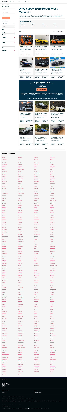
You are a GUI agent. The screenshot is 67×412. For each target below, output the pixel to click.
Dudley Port (52, 207)
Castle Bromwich (21, 188)
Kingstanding (52, 251)
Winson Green (20, 364)
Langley (35, 256)
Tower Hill (51, 343)
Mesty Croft (20, 273)
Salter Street (20, 311)
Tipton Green (52, 342)
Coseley (3, 200)
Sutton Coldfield (5, 333)
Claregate (52, 195)
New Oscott (52, 280)
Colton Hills (4, 198)
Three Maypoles (21, 340)
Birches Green (4, 171)
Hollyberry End (20, 246)
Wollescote (20, 366)
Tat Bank (51, 333)
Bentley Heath (52, 166)
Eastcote (3, 210)
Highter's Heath (20, 241)
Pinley (35, 297)
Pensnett (19, 294)
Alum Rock (20, 157)
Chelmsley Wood (5, 193)
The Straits (4, 338)
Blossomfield (20, 174)
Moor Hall (3, 277)
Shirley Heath (4, 318)
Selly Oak (51, 313)
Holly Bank (4, 246)
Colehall (51, 196)
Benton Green (4, 167)
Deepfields (20, 205)
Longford (19, 265)
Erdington (35, 212)
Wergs (51, 357)
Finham (19, 215)
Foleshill (3, 217)
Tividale (3, 343)
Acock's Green (4, 155)
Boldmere (51, 174)
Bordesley (4, 176)
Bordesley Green (21, 176)
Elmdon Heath (20, 212)
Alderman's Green (37, 155)
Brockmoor (52, 181)
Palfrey (3, 290)
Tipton (35, 342)
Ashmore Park (4, 159)
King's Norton (36, 251)
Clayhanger (4, 196)
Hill (34, 241)
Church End (52, 193)
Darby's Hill (4, 203)
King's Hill (3, 251)
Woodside (4, 371)
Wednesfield (20, 357)
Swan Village (20, 333)
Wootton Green (36, 371)
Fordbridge (20, 217)
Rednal (3, 304)
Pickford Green (4, 297)
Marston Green (36, 270)
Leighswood (4, 260)
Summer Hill (52, 331)
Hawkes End (36, 236)
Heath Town (4, 239)
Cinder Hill (36, 195)
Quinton (19, 302)
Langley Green (52, 256)
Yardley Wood (4, 374)
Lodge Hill (20, 263)
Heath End (52, 237)
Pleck (51, 297)
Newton (3, 282)
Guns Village (52, 227)
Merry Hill (3, 273)
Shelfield (3, 316)
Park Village (52, 290)
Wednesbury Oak (5, 357)
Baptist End (20, 162)
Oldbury (19, 285)
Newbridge (20, 280)
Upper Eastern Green (21, 347)
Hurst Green (4, 248)
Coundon (35, 200)
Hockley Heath (20, 244)
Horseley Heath (52, 246)
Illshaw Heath (52, 248)
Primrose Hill (4, 301)
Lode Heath (52, 261)
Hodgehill (35, 244)
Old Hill (51, 285)
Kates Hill (3, 249)
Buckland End (20, 184)
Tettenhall (35, 335)
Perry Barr (52, 294)
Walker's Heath (4, 350)
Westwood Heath (53, 359)
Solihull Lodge (20, 321)
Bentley (35, 166)
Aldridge (51, 155)
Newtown (19, 282)
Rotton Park (36, 306)
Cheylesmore (36, 193)
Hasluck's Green (5, 236)
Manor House (20, 270)
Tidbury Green (36, 340)
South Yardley (36, 321)
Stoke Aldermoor (37, 328)
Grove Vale (36, 227)
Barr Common (36, 162)
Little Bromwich (20, 261)
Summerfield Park (37, 331)
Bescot (35, 167)
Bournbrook (36, 176)
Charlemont (52, 191)
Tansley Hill (36, 333)
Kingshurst (20, 251)
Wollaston (3, 366)
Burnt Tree (52, 184)
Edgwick (51, 210)
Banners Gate (4, 162)
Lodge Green (4, 263)
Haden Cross (4, 229)
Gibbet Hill (52, 220)
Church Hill (20, 195)
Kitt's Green (36, 253)
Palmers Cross (20, 290)
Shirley (51, 316)
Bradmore (20, 179)
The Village (36, 338)
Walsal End (20, 352)
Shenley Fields (20, 316)
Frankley (3, 220)
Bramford (51, 179)
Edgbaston (36, 210)
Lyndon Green (52, 268)
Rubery (3, 309)
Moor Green (52, 275)
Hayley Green (20, 237)
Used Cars (7, 4)
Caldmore (19, 186)
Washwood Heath (21, 355)
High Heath (4, 241)
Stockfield (36, 326)
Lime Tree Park (52, 260)
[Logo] (5, 1)
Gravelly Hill (52, 224)
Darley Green (52, 203)
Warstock (3, 355)
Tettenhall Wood (53, 335)
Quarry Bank (52, 301)
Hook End (35, 246)
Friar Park (20, 220)
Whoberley (20, 362)
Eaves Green (20, 210)
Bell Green (20, 166)
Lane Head (4, 256)
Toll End (35, 343)
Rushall (51, 309)
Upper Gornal (36, 347)
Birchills (35, 171)
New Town (36, 282)
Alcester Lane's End (21, 155)
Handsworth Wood (5, 232)
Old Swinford (4, 287)
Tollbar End (20, 343)
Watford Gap (36, 355)
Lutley (19, 268)
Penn (3, 294)
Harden (35, 232)
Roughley (51, 306)
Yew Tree (19, 374)
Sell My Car (20, 1)
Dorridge (19, 207)
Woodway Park (20, 371)
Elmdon (3, 212)
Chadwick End (20, 191)
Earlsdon (51, 208)
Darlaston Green (37, 203)
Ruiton (19, 309)
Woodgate (36, 367)
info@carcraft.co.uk (5, 381)
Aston (19, 159)
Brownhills (35, 183)
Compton (19, 198)
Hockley (3, 244)
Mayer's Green (52, 270)
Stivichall (19, 326)
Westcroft (19, 359)
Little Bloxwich (4, 261)
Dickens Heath (36, 205)
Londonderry (36, 263)
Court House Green (53, 200)
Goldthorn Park (52, 222)
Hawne (3, 237)
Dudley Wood (20, 208)
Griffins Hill (4, 227)
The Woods (52, 338)
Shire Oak (35, 316)
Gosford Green (36, 224)
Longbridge (4, 265)
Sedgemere (20, 313)
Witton (51, 364)
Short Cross (20, 318)
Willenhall (51, 362)
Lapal (3, 258)
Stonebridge (4, 330)
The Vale (19, 338)
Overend (51, 287)
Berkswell (19, 167)
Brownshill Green (5, 184)
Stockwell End (4, 328)
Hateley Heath (20, 236)
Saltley (35, 311)
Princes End (20, 301)
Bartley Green (4, 164)
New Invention (36, 280)
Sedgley (35, 313)
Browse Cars (12, 1)
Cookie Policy (4, 392)
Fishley (35, 215)
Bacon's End (36, 159)
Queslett (3, 302)
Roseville (3, 306)
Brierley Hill (20, 181)
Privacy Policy (36, 390)
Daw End (3, 205)
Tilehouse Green (20, 342)
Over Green (4, 289)
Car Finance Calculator (28, 1)
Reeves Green (20, 304)
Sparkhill (3, 323)
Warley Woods (52, 354)
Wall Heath (36, 350)
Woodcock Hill (52, 366)
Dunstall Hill (36, 208)
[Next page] (48, 148)
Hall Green (36, 229)
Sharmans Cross (37, 314)
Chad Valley (4, 191)
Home (3, 4)
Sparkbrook (52, 321)
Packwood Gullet (53, 289)
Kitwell (51, 253)
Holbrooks (52, 244)
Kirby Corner (20, 253)
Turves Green (20, 345)
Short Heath (36, 318)
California (35, 186)
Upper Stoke (52, 347)
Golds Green (36, 222)
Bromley (19, 183)
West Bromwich (4, 359)
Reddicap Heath (53, 302)
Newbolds (4, 280)
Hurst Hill (19, 248)
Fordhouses (36, 217)
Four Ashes (52, 217)
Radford (35, 302)
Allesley (3, 157)
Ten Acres (20, 335)
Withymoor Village (37, 364)
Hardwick (51, 232)
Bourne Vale (52, 176)
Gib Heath (4, 222)
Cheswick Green (21, 193)
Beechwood (52, 164)
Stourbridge (36, 330)
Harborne (19, 232)
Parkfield (35, 290)
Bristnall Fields (36, 181)
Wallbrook (20, 350)
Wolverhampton (36, 366)
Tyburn (35, 345)
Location (3, 9)
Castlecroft (36, 188)
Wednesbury (52, 355)
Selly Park (4, 314)
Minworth (3, 275)
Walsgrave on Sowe (5, 354)
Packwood (36, 289)
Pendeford (52, 292)
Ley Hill (19, 260)
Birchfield (19, 171)
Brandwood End (5, 181)
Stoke (19, 328)
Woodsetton (52, 369)
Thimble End (4, 340)
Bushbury (3, 186)
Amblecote (36, 157)
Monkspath (20, 275)
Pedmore (3, 292)
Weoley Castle (36, 357)
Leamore (35, 258)
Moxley (51, 277)
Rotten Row (20, 306)
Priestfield (51, 299)
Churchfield (4, 195)
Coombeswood (36, 198)
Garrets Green (36, 220)
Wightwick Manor (37, 362)
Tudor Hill (3, 345)
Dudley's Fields (4, 208)
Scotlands (4, 313)
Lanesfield (20, 256)
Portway (19, 299)
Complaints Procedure (37, 392)
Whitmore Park (4, 362)
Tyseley (51, 345)
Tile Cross (51, 340)
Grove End (20, 227)
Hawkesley (52, 236)
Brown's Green (52, 183)
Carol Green (4, 188)
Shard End (20, 314)
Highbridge (36, 239)
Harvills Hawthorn (37, 234)
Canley (51, 186)
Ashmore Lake (52, 157)
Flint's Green (52, 215)
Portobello (4, 299)
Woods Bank (36, 369)
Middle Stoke (52, 273)
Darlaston (19, 203)
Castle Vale (52, 188)
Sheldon (51, 314)
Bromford (3, 183)
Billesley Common (21, 169)
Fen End (3, 215)
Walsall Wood (52, 352)
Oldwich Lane (20, 287)
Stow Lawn (52, 330)
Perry (35, 294)
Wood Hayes (20, 369)
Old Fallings (36, 285)
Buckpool (35, 184)
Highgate (51, 239)
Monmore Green (36, 275)
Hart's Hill (3, 234)
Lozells (3, 268)
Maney (3, 270)
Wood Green (4, 369)
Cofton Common (36, 196)
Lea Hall (19, 258)
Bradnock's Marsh (37, 179)
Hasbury (51, 234)
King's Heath (52, 249)
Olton (35, 287)
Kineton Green (36, 249)
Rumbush (35, 309)
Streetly (3, 331)
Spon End (19, 323)
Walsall (35, 352)
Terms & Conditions (5, 390)
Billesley (3, 169)
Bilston (35, 169)
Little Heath (36, 261)
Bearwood (20, 164)
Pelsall (19, 292)
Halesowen (20, 229)
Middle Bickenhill (37, 273)
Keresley (19, 249)
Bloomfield (4, 174)
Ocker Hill (3, 285)
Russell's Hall (4, 311)
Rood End (51, 304)
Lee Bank (51, 258)
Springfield (36, 323)
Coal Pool (19, 196)
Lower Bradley (36, 265)
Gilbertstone (20, 222)
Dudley (35, 207)
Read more (21, 17)
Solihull (3, 321)
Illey (35, 248)
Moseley (19, 277)
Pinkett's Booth (20, 297)
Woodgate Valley (53, 367)
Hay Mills (35, 237)
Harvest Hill (20, 234)
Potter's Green (36, 299)
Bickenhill (51, 167)
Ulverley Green (4, 347)
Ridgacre (35, 304)
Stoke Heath (52, 328)
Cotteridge (20, 200)
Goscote (19, 224)
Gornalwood (4, 224)
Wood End (4, 367)
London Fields (52, 263)
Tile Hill (3, 342)
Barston (51, 162)
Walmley (3, 352)
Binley (51, 169)
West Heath (36, 359)
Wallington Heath (53, 350)
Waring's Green (36, 354)
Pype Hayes (36, 301)
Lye (34, 268)
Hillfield (51, 241)
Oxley (19, 289)
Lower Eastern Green (53, 265)
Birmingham (52, 171)
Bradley (3, 179)
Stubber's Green (21, 331)
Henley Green (20, 239)
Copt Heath (52, 198)
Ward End (20, 354)
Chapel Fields (36, 191)
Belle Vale (3, 166)
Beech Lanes (36, 164)
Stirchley (3, 326)
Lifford (35, 260)
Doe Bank (3, 207)
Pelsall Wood (36, 292)
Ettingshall (52, 212)
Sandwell (51, 311)
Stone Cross (20, 330)
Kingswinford (4, 253)
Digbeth (51, 205)
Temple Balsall (4, 335)
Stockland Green (53, 326)
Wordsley (51, 371)
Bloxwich (35, 174)
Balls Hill (51, 159)
